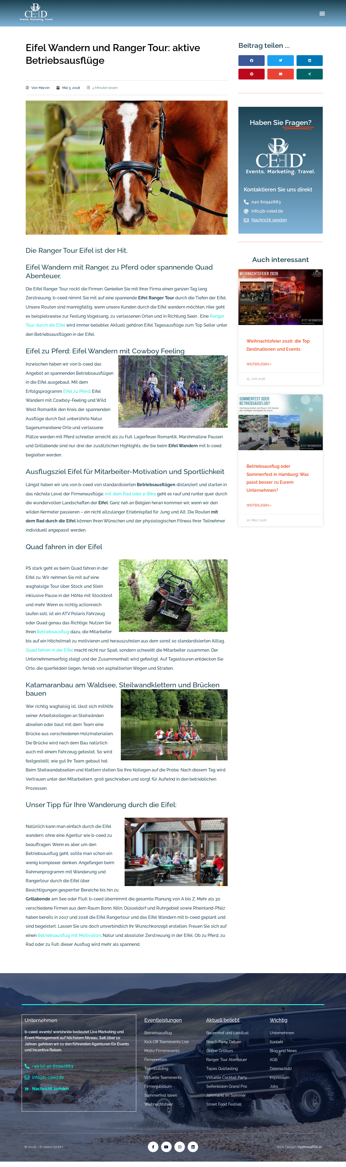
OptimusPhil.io (310, 1147)
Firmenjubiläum (158, 1086)
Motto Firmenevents (161, 1051)
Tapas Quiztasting (222, 1068)
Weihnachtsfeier (158, 1104)
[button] (322, 13)
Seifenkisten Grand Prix (226, 1086)
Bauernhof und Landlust (227, 1033)
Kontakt (276, 1042)
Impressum (280, 1077)
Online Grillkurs (219, 1051)
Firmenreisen (155, 1059)
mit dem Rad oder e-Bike (130, 493)
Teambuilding (156, 1068)
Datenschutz (281, 1068)
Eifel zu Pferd (76, 391)
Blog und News (283, 1051)
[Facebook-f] (153, 1147)
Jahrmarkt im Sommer (226, 1095)
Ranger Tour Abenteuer (226, 1059)
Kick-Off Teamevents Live (166, 1042)
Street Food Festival (224, 1104)
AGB (273, 1059)
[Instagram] (179, 1147)
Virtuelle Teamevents (163, 1077)
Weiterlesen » (259, 364)
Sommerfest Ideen (160, 1095)
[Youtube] (166, 1147)
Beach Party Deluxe (223, 1042)
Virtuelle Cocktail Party (226, 1077)
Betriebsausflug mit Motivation (69, 935)
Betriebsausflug (53, 631)
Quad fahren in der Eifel (49, 650)
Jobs (274, 1086)
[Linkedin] (193, 1147)
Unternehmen (41, 1020)
